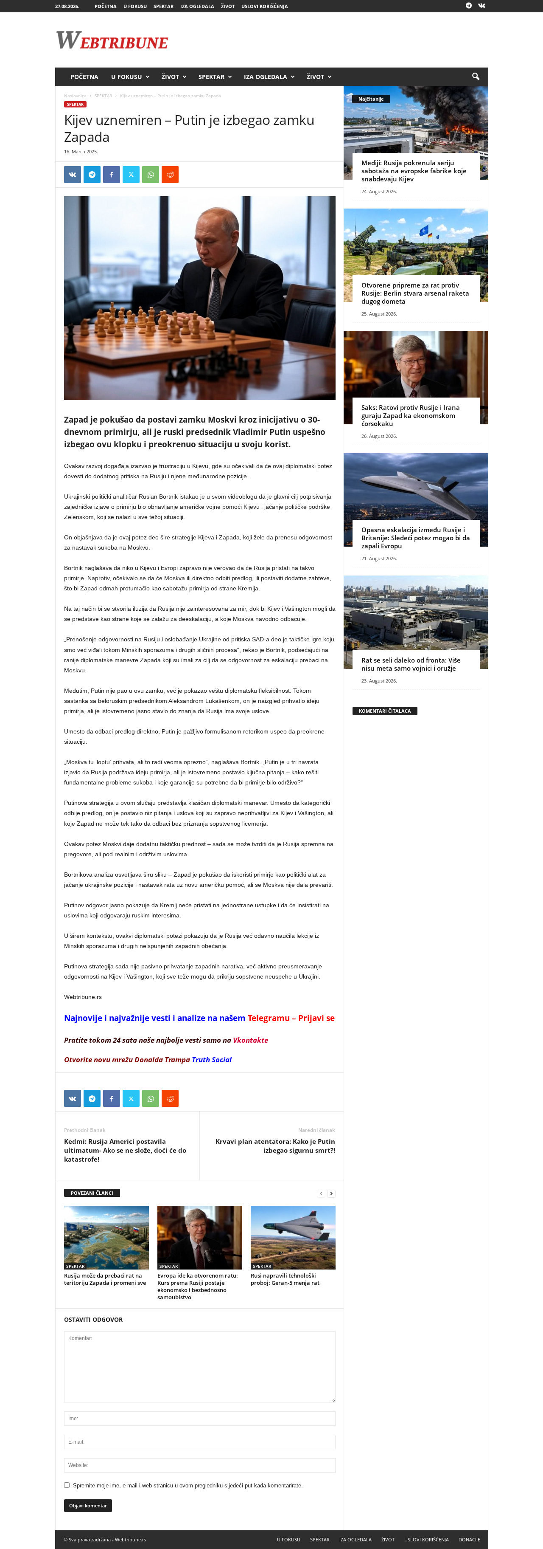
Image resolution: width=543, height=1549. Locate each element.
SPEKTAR (164, 6)
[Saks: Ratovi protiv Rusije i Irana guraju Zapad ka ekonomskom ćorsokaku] (416, 377)
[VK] (72, 174)
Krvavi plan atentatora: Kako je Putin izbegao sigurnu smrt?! (275, 1145)
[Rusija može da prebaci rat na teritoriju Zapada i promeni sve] (106, 1238)
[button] (475, 77)
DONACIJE (469, 1539)
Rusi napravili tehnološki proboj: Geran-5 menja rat (285, 1279)
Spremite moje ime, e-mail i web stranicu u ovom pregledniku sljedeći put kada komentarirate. (188, 1485)
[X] (131, 174)
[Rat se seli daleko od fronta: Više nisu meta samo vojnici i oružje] (416, 622)
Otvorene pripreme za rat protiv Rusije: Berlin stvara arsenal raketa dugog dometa (415, 293)
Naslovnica (75, 96)
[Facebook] (111, 174)
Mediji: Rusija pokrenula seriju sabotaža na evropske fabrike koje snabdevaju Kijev (414, 170)
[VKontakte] (482, 6)
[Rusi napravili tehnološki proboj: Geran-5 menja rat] (293, 1238)
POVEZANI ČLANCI (92, 1193)
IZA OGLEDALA (197, 6)
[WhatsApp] (150, 174)
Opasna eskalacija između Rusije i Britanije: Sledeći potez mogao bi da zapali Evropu (415, 537)
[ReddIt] (170, 174)
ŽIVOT (228, 6)
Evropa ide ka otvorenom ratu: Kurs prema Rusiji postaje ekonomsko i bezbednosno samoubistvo (197, 1286)
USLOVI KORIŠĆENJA (264, 6)
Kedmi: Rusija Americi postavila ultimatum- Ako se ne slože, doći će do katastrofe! (125, 1150)
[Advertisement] (333, 40)
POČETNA (106, 6)
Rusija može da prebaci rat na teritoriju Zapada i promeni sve (105, 1279)
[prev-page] (321, 1193)
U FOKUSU (135, 6)
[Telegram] (469, 6)
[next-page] (331, 1193)
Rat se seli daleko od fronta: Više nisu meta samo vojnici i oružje (411, 664)
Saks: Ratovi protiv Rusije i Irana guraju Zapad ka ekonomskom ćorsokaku (410, 415)
